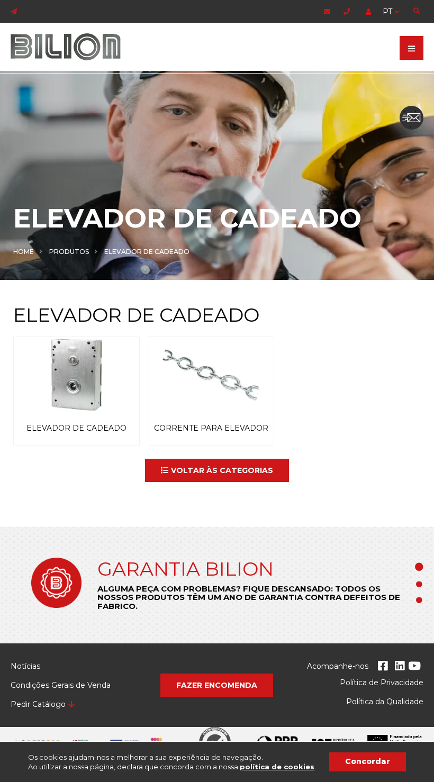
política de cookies (277, 766)
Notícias (25, 666)
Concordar (367, 761)
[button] (217, 470)
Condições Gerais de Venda (61, 685)
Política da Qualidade (384, 701)
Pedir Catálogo (38, 704)
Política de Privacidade (381, 682)
